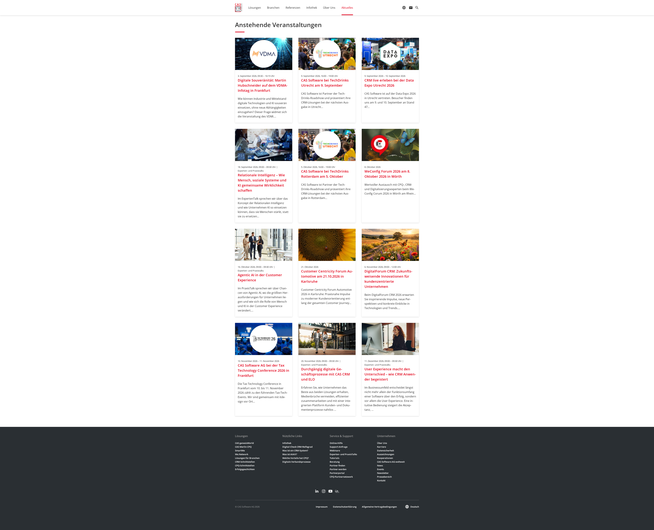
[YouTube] (330, 491)
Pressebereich (384, 476)
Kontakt (381, 480)
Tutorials (334, 458)
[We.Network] (337, 491)
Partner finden (337, 465)
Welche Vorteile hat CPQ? (295, 458)
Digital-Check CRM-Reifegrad (297, 446)
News (380, 465)
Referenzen (293, 8)
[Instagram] (324, 491)
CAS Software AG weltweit (391, 461)
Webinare (335, 450)
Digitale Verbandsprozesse (296, 461)
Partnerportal (337, 473)
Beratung (335, 461)
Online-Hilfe (336, 443)
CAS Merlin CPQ (243, 446)
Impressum (322, 506)
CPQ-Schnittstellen (244, 465)
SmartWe (240, 450)
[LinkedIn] (317, 491)
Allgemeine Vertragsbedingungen (379, 506)
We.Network (241, 454)
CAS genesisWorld (244, 443)
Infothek (286, 443)
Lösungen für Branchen (247, 458)
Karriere (381, 446)
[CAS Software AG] (238, 7)
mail (411, 8)
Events (380, 469)
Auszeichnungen (385, 454)
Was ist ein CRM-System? (295, 450)
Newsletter (383, 473)
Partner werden (338, 469)
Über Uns (382, 443)
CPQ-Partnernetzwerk (341, 476)
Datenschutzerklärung (344, 506)
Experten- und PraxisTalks (343, 454)
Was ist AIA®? (289, 454)
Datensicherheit (385, 450)
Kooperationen (385, 458)
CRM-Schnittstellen (245, 461)
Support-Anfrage (338, 446)
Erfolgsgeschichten (245, 469)
